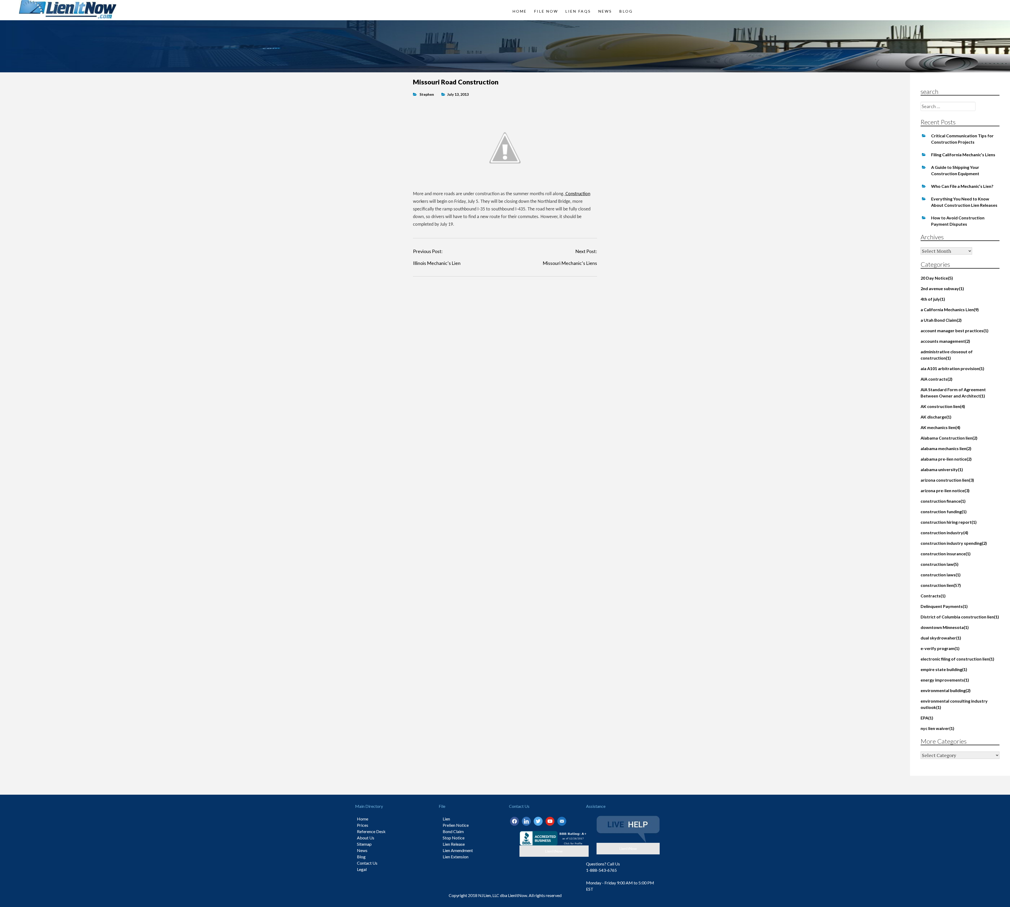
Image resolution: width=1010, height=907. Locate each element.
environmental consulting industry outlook (954, 704)
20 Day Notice (937, 277)
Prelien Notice (456, 825)
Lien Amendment (458, 850)
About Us (365, 837)
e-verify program (940, 648)
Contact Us (367, 862)
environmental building (946, 690)
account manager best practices (954, 330)
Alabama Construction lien (949, 437)
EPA (927, 717)
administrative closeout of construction (947, 354)
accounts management (945, 341)
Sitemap (364, 844)
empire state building (944, 669)
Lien (446, 818)
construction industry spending (954, 543)
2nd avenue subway (942, 288)
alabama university (942, 469)
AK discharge (936, 416)
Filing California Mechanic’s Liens (963, 154)
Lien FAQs (578, 11)
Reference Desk (371, 831)
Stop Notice (453, 837)
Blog (626, 11)
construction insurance (946, 553)
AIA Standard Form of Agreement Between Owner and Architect (953, 392)
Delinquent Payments (944, 606)
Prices (362, 825)
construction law (939, 564)
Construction (577, 194)
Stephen (427, 94)
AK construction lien (943, 406)
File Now (546, 11)
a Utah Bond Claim (941, 320)
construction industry (944, 532)
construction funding (944, 511)
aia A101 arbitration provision (952, 368)
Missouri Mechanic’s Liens (570, 263)
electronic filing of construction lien (957, 658)
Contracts (933, 595)
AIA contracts (936, 378)
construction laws (941, 574)
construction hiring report (949, 522)
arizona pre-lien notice (945, 490)
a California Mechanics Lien (950, 309)
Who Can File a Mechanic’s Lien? (962, 186)
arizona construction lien (947, 479)
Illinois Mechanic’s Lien (437, 263)
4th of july (933, 298)
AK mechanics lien (940, 427)
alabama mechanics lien (946, 448)
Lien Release (454, 844)
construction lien (941, 585)
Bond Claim (453, 831)
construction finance (943, 500)
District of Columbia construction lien (960, 616)
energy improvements (945, 679)
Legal (362, 869)
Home (520, 11)
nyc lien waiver (937, 728)
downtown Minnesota (945, 627)
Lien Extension (455, 856)
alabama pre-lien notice (946, 458)
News (605, 11)
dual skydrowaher (941, 637)
